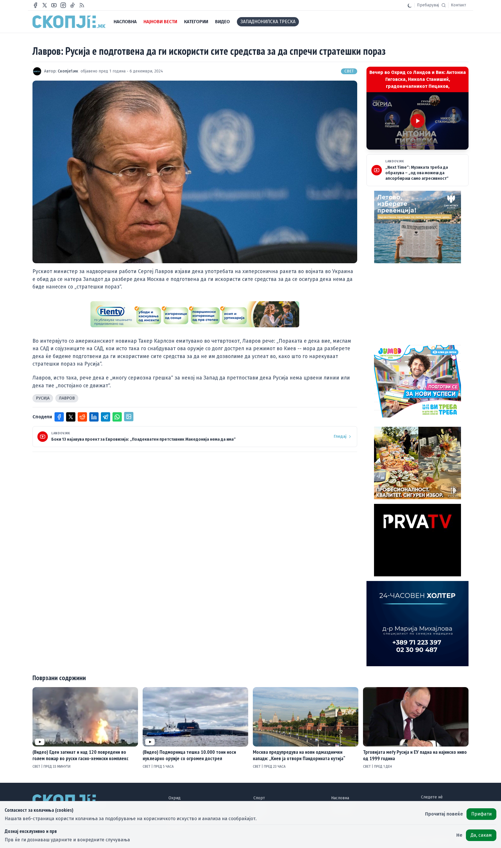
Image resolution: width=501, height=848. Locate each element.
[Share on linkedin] (94, 417)
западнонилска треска (267, 21)
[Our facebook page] (35, 5)
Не (459, 835)
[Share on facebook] (59, 417)
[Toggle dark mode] (409, 5)
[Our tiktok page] (72, 5)
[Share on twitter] (70, 417)
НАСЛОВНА (125, 21)
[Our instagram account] (63, 5)
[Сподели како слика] (128, 416)
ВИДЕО (222, 21)
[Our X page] (45, 5)
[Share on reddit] (82, 417)
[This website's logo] (69, 22)
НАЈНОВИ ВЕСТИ (160, 21)
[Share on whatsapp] (117, 417)
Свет (349, 71)
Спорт (259, 798)
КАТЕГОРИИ (196, 21)
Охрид (174, 798)
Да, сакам (481, 835)
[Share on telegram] (105, 417)
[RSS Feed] (82, 5)
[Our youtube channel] (54, 5)
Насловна (340, 798)
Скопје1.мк (68, 71)
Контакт (458, 5)
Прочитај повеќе (444, 814)
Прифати (481, 814)
